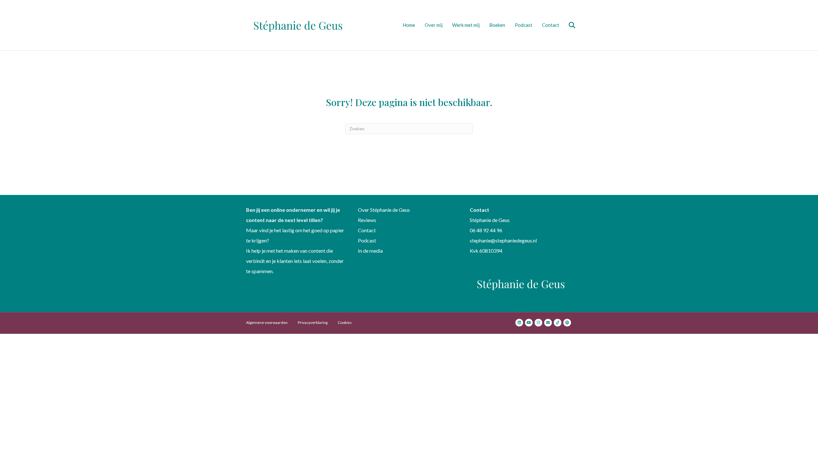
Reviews (367, 220)
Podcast (523, 25)
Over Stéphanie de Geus (384, 210)
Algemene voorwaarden (267, 322)
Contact (550, 25)
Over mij (434, 25)
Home (409, 25)
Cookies (345, 322)
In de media (370, 251)
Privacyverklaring (313, 322)
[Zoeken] (568, 25)
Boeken (497, 25)
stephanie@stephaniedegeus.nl (503, 240)
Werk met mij (466, 25)
